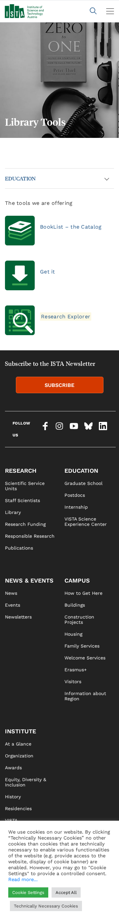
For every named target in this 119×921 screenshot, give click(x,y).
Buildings (74, 605)
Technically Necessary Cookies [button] (46, 906)
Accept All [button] (66, 892)
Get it (47, 272)
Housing (73, 634)
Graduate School (83, 483)
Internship (76, 507)
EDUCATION (20, 178)
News (11, 593)
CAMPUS (77, 580)
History (13, 796)
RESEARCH (20, 470)
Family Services (81, 646)
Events (12, 605)
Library (13, 512)
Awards (13, 767)
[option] (59, 80)
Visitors (72, 681)
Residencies (18, 808)
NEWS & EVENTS (29, 580)
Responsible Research (30, 536)
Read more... (23, 879)
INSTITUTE (20, 731)
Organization (19, 755)
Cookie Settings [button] (28, 892)
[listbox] (59, 80)
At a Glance (18, 743)
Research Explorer (65, 316)
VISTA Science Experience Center (85, 521)
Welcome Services (84, 657)
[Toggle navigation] (110, 11)
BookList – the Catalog (71, 227)
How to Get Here (83, 593)
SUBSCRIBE (59, 385)
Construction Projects (79, 619)
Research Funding (25, 524)
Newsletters (18, 616)
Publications (19, 548)
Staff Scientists (22, 500)
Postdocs (74, 495)
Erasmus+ (75, 669)
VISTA (11, 820)
